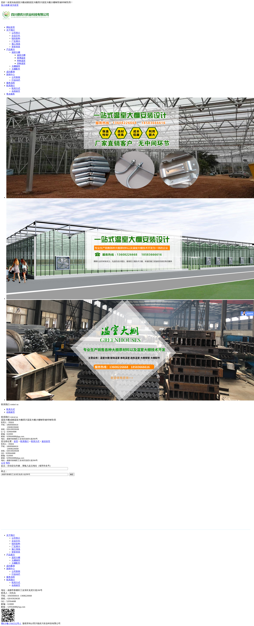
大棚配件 (16, 563)
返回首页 (46, 441)
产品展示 (10, 49)
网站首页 (10, 27)
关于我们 (10, 30)
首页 (16, 441)
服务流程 (10, 83)
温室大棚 (16, 557)
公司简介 (16, 538)
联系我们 (10, 85)
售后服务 (10, 94)
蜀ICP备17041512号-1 (11, 623)
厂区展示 (16, 546)
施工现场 (16, 549)
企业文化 (16, 541)
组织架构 (16, 543)
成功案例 (10, 72)
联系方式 (10, 409)
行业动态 (16, 574)
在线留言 (10, 412)
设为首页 (14, 5)
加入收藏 (5, 5)
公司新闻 (16, 571)
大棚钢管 (16, 560)
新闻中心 (10, 74)
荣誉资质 (16, 552)
